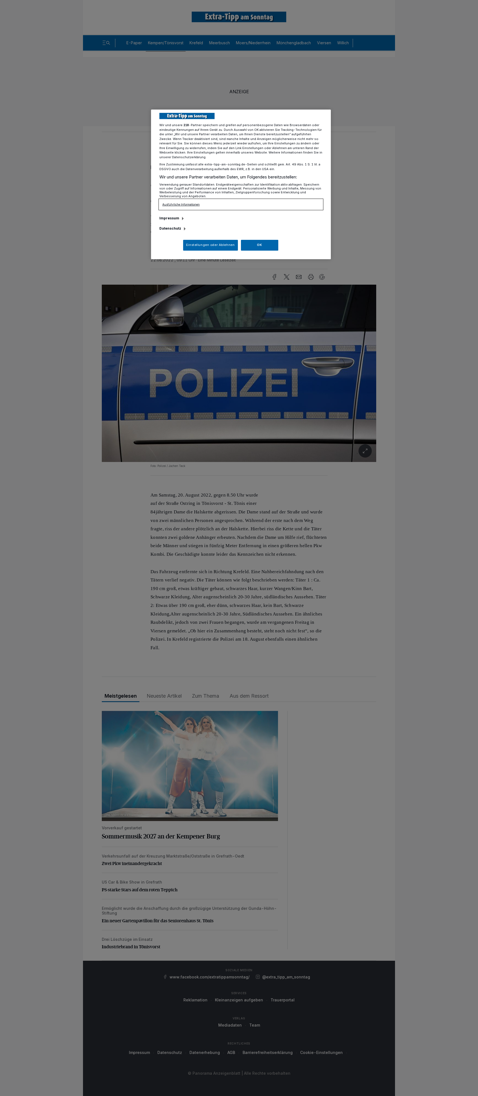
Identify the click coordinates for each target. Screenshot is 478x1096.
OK (259, 245)
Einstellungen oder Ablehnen (210, 245)
